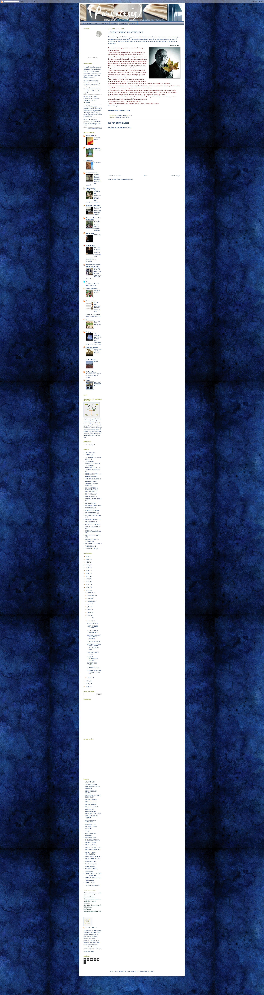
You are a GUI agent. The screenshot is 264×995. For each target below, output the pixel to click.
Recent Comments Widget (96, 128)
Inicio (146, 176)
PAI (87, 319)
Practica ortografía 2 (91, 864)
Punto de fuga (90, 245)
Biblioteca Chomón (92, 928)
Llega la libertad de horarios (92, 653)
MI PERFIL (97, 162)
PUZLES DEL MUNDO (92, 859)
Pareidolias (89, 160)
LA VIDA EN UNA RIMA (122, 117)
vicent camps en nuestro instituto (92, 84)
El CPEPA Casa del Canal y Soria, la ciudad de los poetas (97, 225)
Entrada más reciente (115, 176)
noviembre (91, 595)
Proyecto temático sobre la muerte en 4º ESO (93, 265)
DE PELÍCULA (90, 494)
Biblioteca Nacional (91, 799)
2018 (87, 573)
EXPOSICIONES (90, 510)
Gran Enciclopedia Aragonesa (90, 834)
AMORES (88, 455)
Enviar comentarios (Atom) (125, 179)
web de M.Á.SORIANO (92, 885)
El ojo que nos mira (92, 347)
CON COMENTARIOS (92, 479)
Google (87, 831)
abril (89, 615)
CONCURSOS (89, 481)
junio (89, 609)
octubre (90, 598)
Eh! (87, 282)
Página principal (87, 23)
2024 (87, 556)
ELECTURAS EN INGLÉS (93, 499)
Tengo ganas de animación (93, 316)
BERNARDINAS (91, 136)
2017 (87, 576)
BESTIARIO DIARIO (91, 474)
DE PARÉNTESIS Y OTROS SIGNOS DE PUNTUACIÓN (91, 489)
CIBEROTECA (89, 809)
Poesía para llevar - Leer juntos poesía (93, 218)
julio (89, 607)
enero (89, 677)
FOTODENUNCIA (91, 513)
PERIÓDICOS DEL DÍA (92, 850)
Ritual (96, 361)
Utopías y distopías (91, 288)
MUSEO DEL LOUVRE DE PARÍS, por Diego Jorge (97, 307)
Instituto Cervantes (90, 842)
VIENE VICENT (90, 548)
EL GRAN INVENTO (93, 641)
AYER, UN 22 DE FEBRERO (92, 627)
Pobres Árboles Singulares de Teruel (92, 189)
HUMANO (97, 235)
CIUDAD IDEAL (97, 291)
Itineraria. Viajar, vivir (93, 205)
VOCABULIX (89, 880)
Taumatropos (97, 150)
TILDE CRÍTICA (92, 623)
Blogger (152, 971)
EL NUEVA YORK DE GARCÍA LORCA (92, 284)
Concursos (123, 23)
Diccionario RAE (90, 824)
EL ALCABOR (90, 360)
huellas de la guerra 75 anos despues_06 (92, 123)
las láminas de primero (93, 148)
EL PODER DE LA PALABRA (91, 827)
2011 (87, 681)
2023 (87, 559)
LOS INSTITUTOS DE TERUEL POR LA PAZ (94, 672)
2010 (87, 684)
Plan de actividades (101, 23)
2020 (87, 568)
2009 (87, 686)
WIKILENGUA (90, 883)
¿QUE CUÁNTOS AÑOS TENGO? (93, 631)
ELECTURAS (89, 496)
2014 (87, 584)
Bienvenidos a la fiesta (91, 807)
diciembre (91, 593)
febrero (90, 621)
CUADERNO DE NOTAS (92, 664)
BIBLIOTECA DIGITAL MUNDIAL (92, 788)
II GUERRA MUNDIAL (92, 840)
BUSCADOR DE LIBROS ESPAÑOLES (93, 796)
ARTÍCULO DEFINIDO (92, 470)
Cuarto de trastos (91, 301)
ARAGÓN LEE (90, 782)
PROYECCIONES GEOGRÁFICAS (90, 853)
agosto (90, 604)
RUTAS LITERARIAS (92, 543)
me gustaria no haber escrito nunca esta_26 (93, 109)
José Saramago (113, 106)
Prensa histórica (90, 866)
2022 (87, 562)
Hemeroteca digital (90, 837)
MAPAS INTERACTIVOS (93, 847)
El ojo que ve (90, 332)
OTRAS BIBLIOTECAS (92, 527)
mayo (89, 612)
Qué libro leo (89, 871)
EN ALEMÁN (89, 503)
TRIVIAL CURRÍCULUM (93, 878)
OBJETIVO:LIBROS (91, 524)
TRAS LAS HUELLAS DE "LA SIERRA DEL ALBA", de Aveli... (94, 646)
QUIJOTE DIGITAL (91, 869)
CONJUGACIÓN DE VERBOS (91, 817)
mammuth (133, 971)
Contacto (133, 23)
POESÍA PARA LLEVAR (93, 531)
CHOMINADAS (90, 476)
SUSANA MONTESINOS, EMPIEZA (92, 658)
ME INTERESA (90, 522)
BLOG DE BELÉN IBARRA (91, 792)
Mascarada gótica (97, 138)
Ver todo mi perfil (89, 951)
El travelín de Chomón (93, 315)
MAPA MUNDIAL (91, 845)
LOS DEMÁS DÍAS (93, 667)
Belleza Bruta (90, 233)
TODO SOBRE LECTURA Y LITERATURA (93, 874)
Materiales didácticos (91, 519)
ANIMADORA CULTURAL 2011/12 (91, 466)
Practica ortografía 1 (91, 861)
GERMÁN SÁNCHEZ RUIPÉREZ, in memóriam (93, 637)
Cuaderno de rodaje (92, 173)
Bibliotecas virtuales (91, 804)
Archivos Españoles (91, 784)
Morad (92, 67)
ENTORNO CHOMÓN (92, 505)
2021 (87, 565)
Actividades (88, 452)
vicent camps (94, 81)
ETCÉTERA (89, 508)
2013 (87, 587)
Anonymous (93, 96)
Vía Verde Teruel (91, 372)
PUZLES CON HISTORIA (93, 856)
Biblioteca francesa (90, 802)
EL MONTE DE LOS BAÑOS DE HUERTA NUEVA (97, 210)
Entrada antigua (175, 176)
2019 (87, 570)
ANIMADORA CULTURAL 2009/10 (91, 462)
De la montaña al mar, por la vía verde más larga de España (93, 375)
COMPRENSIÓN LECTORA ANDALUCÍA (93, 812)
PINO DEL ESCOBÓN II (97, 384)
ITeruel (88, 380)
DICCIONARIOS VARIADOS (90, 821)
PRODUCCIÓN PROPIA (92, 535)
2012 (87, 590)
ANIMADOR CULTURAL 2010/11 (93, 458)
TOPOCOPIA (89, 546)
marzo (90, 618)
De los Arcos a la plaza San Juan (97, 351)
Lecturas (114, 23)
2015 (87, 582)
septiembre (91, 601)
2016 (87, 579)
